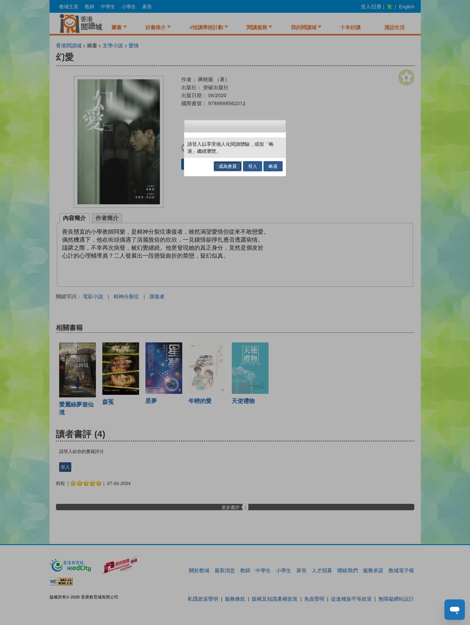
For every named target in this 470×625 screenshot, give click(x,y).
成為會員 (228, 166)
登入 (252, 166)
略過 (273, 166)
